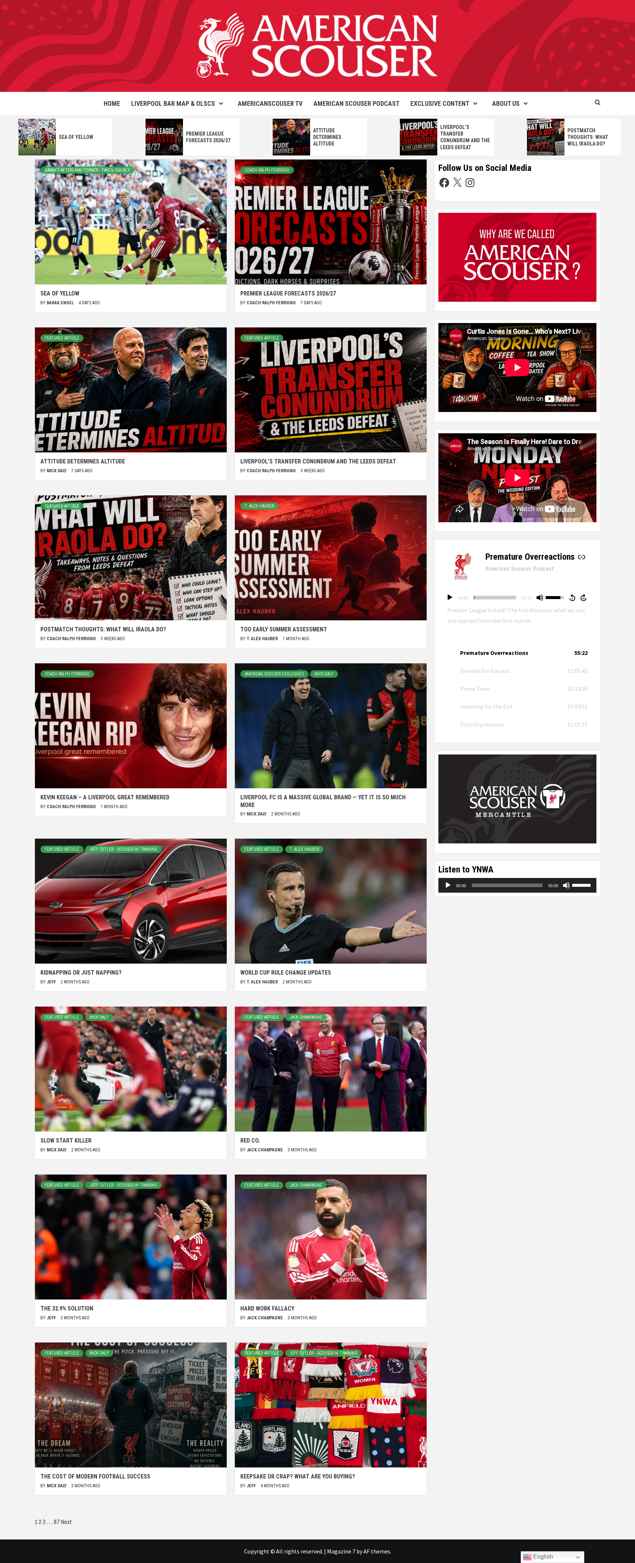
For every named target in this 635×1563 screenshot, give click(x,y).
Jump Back (572, 597)
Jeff (52, 982)
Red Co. (250, 1140)
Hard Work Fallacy (267, 1308)
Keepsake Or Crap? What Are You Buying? (297, 1476)
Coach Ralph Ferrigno (267, 170)
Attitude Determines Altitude (327, 137)
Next (66, 1522)
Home (112, 103)
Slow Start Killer (66, 1140)
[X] (457, 183)
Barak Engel (61, 302)
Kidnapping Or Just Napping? (81, 972)
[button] (517, 653)
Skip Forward (584, 597)
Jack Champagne (306, 1017)
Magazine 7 (341, 1551)
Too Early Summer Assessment (283, 629)
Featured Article (62, 338)
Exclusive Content (439, 103)
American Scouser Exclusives (274, 674)
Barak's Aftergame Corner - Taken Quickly (87, 170)
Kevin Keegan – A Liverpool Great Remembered (104, 797)
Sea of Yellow (76, 137)
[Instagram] (470, 183)
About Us (506, 103)
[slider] (495, 597)
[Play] (449, 597)
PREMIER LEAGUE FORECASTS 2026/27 (288, 293)
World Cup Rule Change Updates (285, 972)
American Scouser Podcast (356, 103)
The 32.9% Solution (66, 1308)
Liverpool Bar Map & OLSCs (173, 103)
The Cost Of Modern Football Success (95, 1476)
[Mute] (539, 597)
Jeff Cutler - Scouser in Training (123, 849)
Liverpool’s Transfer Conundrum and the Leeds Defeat (318, 461)
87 (57, 1522)
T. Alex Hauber (259, 506)
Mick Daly (57, 470)
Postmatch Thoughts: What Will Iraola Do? (587, 137)
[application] (517, 597)
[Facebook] (444, 183)
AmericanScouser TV (270, 103)
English (542, 1556)
